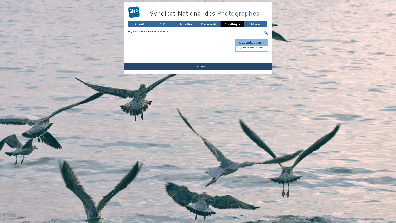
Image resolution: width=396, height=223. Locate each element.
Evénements (209, 24)
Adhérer (255, 24)
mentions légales (198, 66)
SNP (162, 24)
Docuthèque (232, 24)
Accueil (139, 24)
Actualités (185, 24)
